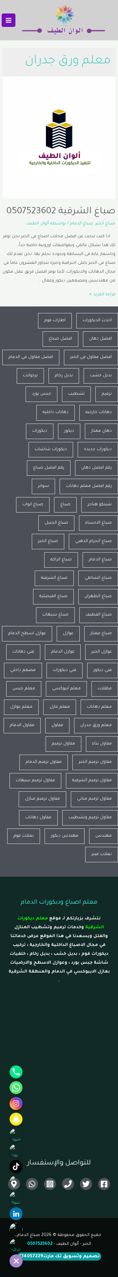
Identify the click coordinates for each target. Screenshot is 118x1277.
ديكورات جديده (98, 449)
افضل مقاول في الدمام (31, 357)
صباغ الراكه (61, 559)
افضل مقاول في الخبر (91, 357)
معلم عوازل (21, 707)
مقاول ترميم (63, 744)
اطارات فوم (55, 320)
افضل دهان (100, 339)
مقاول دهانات (38, 817)
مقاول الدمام (22, 725)
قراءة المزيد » (102, 294)
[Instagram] (50, 1184)
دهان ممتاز (101, 431)
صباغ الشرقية (54, 578)
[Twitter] (86, 1184)
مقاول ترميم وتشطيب (90, 817)
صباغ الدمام (81, 223)
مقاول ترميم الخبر (95, 762)
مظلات (105, 688)
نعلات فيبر (101, 854)
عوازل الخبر (101, 652)
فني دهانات (23, 652)
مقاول (57, 725)
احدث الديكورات (97, 320)
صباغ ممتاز (101, 633)
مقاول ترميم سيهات (35, 780)
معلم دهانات (99, 707)
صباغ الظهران (98, 596)
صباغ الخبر (105, 223)
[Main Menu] (8, 20)
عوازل (68, 633)
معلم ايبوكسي (66, 688)
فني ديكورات (64, 670)
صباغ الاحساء (98, 523)
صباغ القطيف (99, 615)
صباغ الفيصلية (53, 596)
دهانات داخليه (56, 412)
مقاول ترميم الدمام (44, 762)
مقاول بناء (102, 744)
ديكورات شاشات (51, 449)
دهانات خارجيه (99, 412)
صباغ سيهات (55, 615)
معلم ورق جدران (96, 725)
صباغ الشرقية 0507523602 (61, 212)
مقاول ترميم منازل (42, 799)
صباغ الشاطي (98, 578)
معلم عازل (59, 707)
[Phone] (68, 1184)
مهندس (103, 836)
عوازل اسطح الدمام (27, 633)
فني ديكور (102, 670)
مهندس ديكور (64, 836)
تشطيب (76, 394)
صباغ (65, 504)
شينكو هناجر (100, 504)
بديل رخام (64, 375)
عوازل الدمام (62, 652)
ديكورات (39, 431)
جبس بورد (41, 394)
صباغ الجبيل (56, 523)
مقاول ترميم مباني (94, 799)
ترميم (107, 394)
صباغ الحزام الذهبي (93, 541)
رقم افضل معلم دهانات (89, 486)
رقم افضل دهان (96, 468)
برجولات (30, 375)
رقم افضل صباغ (48, 468)
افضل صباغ (60, 339)
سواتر (43, 486)
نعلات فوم (23, 836)
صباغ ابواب (32, 504)
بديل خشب (101, 375)
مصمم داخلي (23, 670)
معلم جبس (23, 688)
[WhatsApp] (32, 1184)
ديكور (69, 431)
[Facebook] (104, 1184)
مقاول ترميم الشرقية (92, 780)
